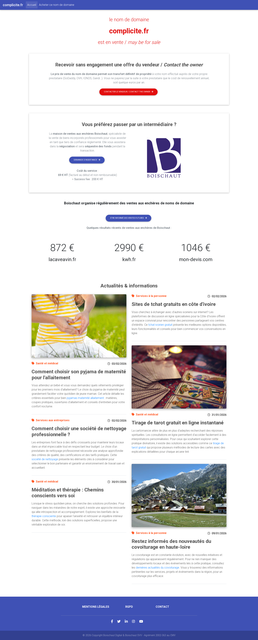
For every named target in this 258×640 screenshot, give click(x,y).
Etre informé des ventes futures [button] (127, 218)
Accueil (32, 4)
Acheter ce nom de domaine (56, 4)
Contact (162, 606)
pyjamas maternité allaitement (85, 398)
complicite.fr (129, 31)
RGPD (129, 606)
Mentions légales (95, 606)
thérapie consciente (44, 516)
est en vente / (129, 42)
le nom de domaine (129, 19)
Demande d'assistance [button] (85, 160)
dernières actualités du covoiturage (157, 567)
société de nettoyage (45, 459)
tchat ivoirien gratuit (160, 324)
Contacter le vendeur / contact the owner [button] (127, 92)
